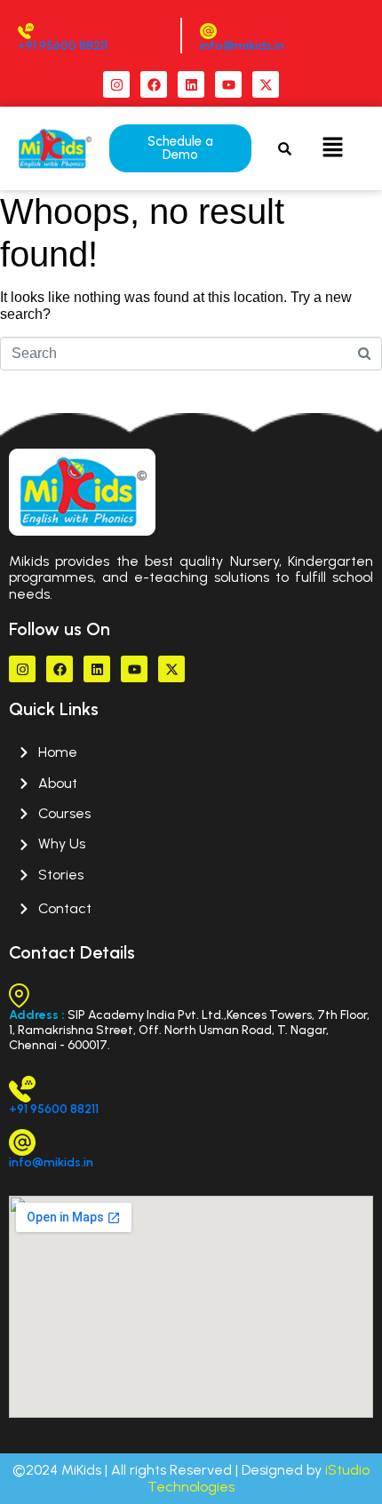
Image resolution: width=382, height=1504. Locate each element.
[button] (333, 148)
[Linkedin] (191, 84)
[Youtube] (228, 84)
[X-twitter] (265, 84)
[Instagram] (116, 84)
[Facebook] (153, 84)
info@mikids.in (242, 45)
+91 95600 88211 (62, 45)
